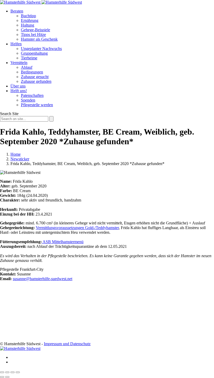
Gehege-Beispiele (35, 30)
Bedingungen (32, 72)
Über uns (18, 86)
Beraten (16, 11)
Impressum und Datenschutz (67, 344)
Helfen (16, 44)
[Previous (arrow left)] (2, 377)
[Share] (7, 372)
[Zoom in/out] (18, 372)
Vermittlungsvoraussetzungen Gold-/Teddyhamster (77, 227)
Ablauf (26, 67)
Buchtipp (28, 16)
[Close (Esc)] (2, 372)
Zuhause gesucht (35, 76)
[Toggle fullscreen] (12, 372)
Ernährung (29, 20)
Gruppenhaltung (34, 53)
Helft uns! (18, 91)
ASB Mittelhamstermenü (63, 242)
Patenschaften (32, 95)
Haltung (27, 25)
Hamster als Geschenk (39, 39)
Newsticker (19, 159)
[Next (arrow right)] (7, 377)
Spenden (28, 100)
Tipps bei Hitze (33, 34)
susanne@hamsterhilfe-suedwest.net (42, 278)
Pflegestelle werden (37, 105)
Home (15, 154)
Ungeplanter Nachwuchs (41, 48)
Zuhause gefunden (36, 81)
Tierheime (29, 58)
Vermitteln (18, 62)
